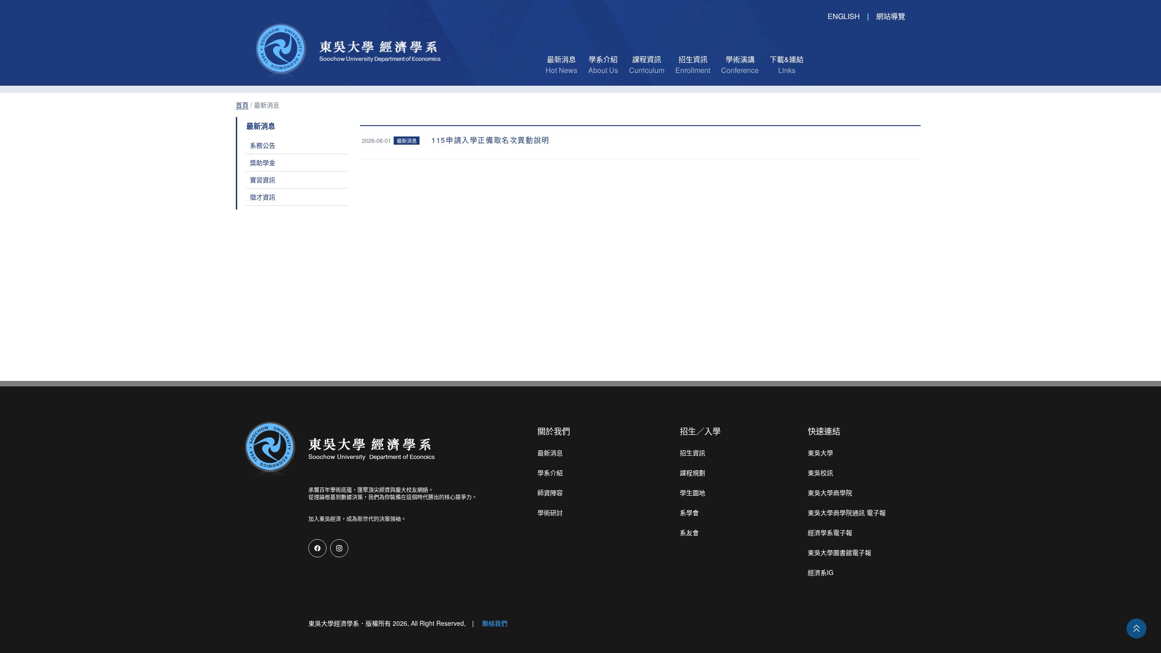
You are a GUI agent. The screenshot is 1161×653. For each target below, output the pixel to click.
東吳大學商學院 (830, 492)
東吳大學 (820, 452)
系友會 (689, 532)
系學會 (689, 512)
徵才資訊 (262, 196)
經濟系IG (821, 572)
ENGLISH (844, 16)
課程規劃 (692, 472)
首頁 (242, 104)
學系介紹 (550, 472)
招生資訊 (692, 452)
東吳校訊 (820, 472)
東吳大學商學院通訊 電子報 (847, 512)
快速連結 (824, 431)
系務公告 (262, 145)
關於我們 (553, 431)
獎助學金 (262, 162)
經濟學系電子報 (830, 532)
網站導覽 (890, 16)
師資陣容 (550, 492)
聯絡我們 (494, 623)
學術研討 (550, 512)
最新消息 (550, 452)
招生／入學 (700, 431)
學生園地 (692, 492)
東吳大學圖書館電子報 (839, 552)
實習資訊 (262, 179)
